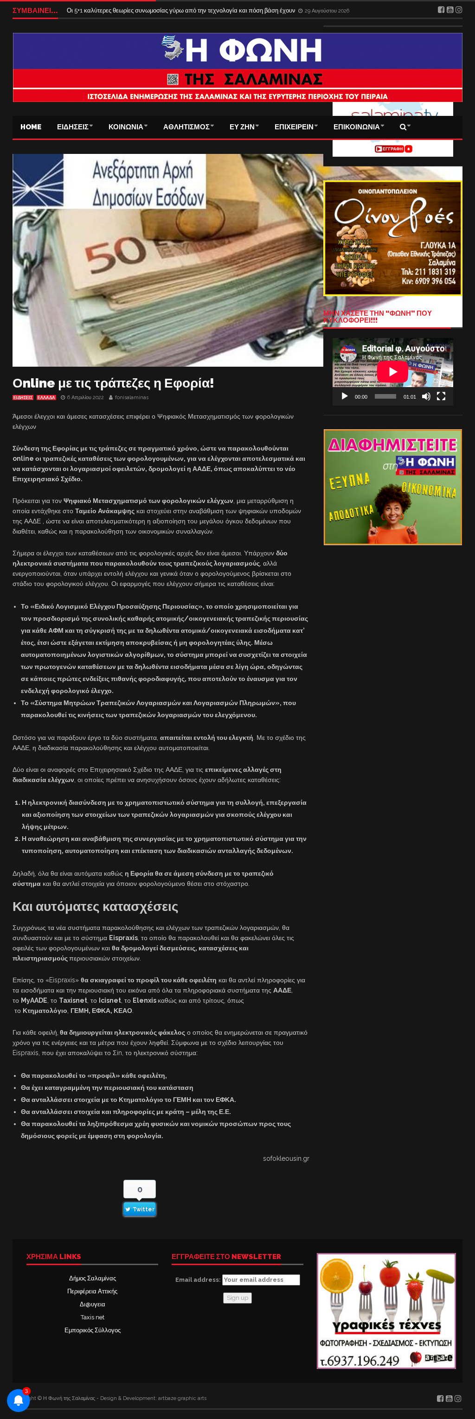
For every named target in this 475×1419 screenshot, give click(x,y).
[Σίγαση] (426, 396)
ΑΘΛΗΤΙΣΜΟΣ (186, 127)
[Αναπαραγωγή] (344, 396)
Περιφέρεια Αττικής (92, 1291)
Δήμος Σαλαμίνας (92, 1278)
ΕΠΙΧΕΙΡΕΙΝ (294, 127)
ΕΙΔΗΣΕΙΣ (73, 127)
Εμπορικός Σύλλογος (92, 1330)
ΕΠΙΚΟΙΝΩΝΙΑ (357, 127)
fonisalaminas (131, 398)
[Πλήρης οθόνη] (441, 396)
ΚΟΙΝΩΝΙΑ (126, 127)
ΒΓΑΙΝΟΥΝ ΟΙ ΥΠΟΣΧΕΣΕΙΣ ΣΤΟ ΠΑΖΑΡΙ (125, 10)
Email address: (198, 1279)
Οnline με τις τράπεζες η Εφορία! (113, 383)
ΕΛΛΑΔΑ (46, 397)
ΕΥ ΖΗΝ (242, 127)
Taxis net (92, 1317)
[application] (393, 372)
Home (30, 127)
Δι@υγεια (92, 1304)
